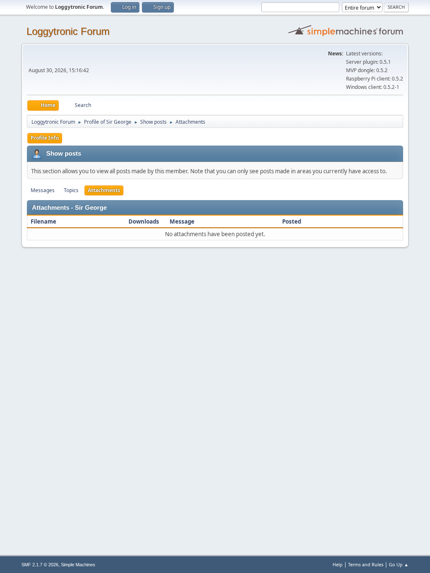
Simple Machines (78, 564)
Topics (71, 190)
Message (182, 221)
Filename (44, 221)
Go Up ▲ (399, 564)
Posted (291, 221)
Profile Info (45, 137)
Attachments (104, 190)
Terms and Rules (365, 564)
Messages (43, 190)
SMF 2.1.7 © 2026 (39, 564)
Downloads (143, 221)
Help (338, 564)
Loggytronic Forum (68, 31)
